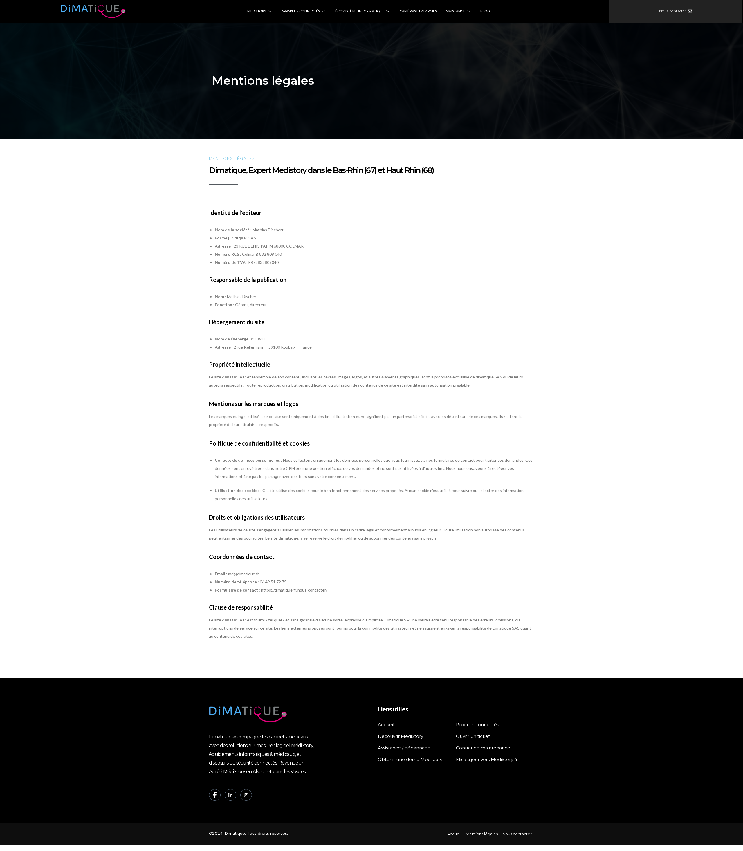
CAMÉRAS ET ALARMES (418, 11)
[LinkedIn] (230, 795)
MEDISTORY (256, 11)
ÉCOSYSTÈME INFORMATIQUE (360, 11)
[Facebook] (215, 795)
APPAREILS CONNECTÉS (301, 11)
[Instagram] (246, 795)
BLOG (485, 11)
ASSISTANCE (455, 11)
